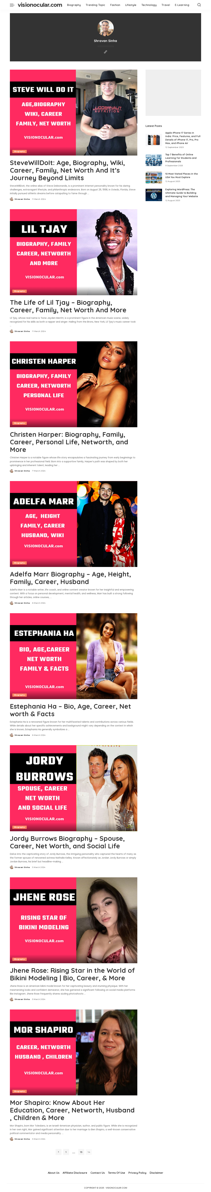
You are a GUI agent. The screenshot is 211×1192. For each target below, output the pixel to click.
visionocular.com (40, 5)
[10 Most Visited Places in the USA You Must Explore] (154, 177)
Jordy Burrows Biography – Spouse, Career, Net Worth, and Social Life (67, 842)
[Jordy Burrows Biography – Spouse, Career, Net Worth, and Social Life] (73, 788)
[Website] (105, 52)
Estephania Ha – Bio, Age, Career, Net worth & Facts (70, 710)
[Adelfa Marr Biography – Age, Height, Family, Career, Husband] (73, 524)
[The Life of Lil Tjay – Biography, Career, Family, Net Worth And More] (73, 252)
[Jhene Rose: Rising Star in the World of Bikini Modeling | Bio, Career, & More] (73, 920)
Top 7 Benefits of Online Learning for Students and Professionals (180, 158)
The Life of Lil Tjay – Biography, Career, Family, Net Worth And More (68, 306)
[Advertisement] (173, 93)
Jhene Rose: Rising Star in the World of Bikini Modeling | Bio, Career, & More (72, 974)
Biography (19, 151)
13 (81, 1152)
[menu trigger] (14, 5)
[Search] (199, 5)
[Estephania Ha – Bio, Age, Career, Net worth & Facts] (73, 656)
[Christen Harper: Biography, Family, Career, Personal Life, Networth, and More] (73, 384)
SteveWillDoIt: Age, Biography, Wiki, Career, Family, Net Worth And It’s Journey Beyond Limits (67, 170)
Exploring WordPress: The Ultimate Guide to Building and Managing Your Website (181, 193)
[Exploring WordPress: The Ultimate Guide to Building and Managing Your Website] (154, 195)
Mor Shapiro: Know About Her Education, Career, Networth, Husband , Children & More (72, 1110)
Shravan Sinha (22, 199)
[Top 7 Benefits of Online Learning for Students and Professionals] (154, 160)
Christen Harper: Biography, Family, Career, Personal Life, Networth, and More (69, 442)
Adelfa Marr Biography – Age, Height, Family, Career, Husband (70, 578)
